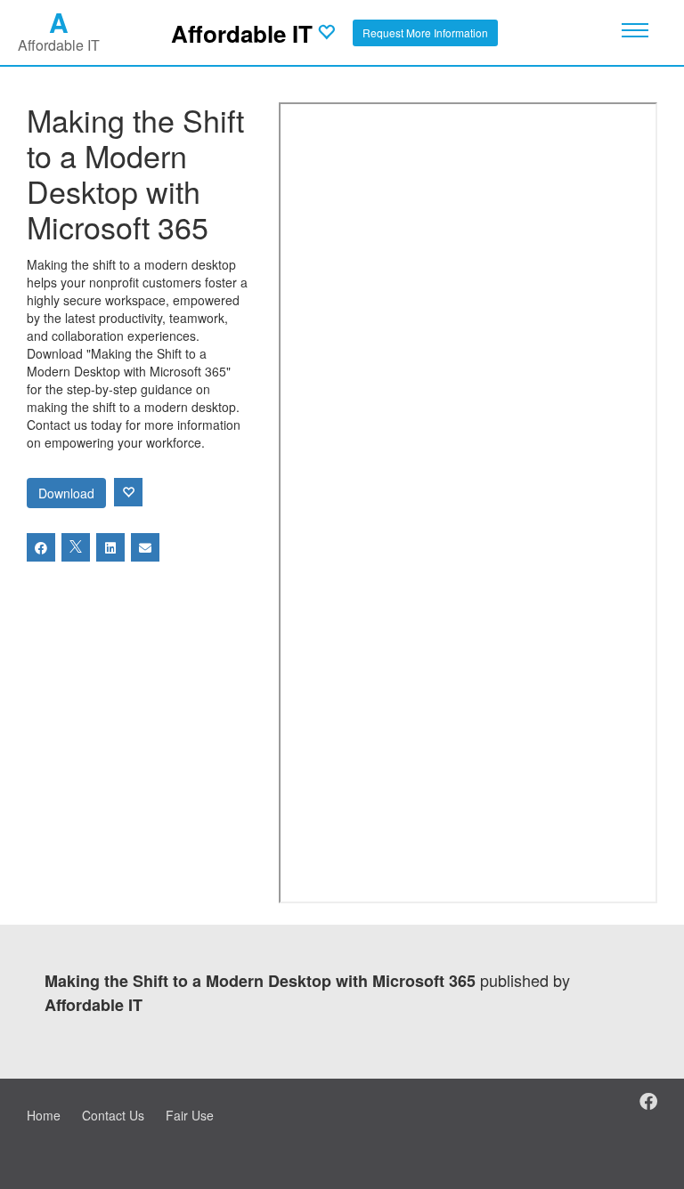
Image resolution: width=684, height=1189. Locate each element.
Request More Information (425, 32)
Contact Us (113, 1115)
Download (66, 493)
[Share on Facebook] (41, 547)
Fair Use (190, 1115)
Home (44, 1115)
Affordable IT (242, 33)
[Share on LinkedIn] (110, 547)
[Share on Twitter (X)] (75, 547)
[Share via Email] (145, 547)
